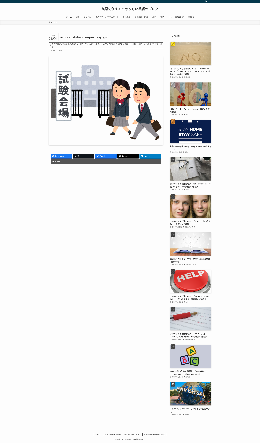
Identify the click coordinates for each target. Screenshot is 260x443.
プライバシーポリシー (112, 435)
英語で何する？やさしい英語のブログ (130, 9)
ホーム (97, 435)
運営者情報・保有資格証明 (154, 435)
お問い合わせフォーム (132, 435)
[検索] (209, 1)
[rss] (206, 1)
